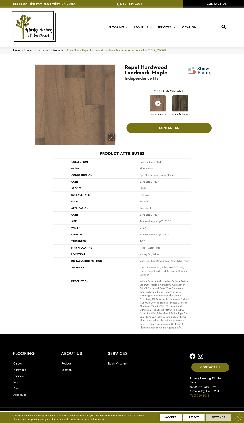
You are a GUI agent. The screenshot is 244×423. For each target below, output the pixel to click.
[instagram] (199, 356)
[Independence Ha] (158, 103)
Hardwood (42, 50)
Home (16, 50)
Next (215, 100)
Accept (170, 417)
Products (58, 50)
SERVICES (118, 353)
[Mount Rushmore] (180, 103)
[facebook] (193, 356)
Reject (194, 417)
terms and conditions (68, 419)
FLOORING (24, 353)
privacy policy (38, 419)
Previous (123, 100)
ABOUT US (71, 353)
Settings (218, 417)
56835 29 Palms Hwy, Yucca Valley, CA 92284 (44, 4)
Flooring (28, 50)
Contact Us (169, 128)
